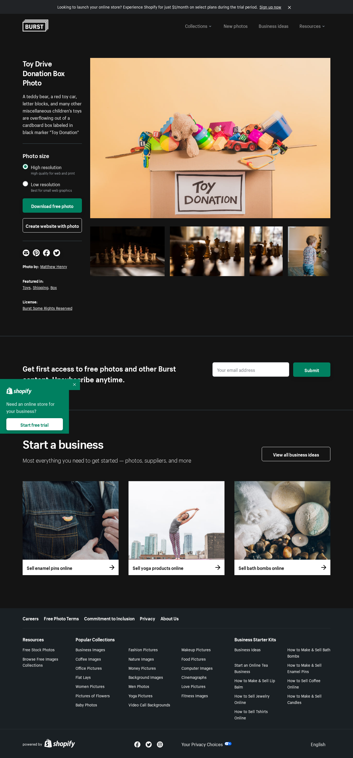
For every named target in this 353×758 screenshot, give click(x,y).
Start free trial (34, 424)
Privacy (147, 617)
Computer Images (197, 668)
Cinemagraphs (194, 677)
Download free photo (52, 205)
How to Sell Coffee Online (303, 683)
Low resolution (45, 184)
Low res (148, 270)
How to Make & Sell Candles (304, 699)
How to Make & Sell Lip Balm (254, 683)
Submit (311, 369)
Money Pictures (142, 668)
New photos (236, 25)
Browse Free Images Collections (40, 662)
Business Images (90, 649)
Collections (196, 25)
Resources (310, 25)
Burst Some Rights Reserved (47, 308)
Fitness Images (194, 695)
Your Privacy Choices (202, 743)
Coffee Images (88, 659)
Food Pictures (193, 659)
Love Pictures (193, 686)
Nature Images (141, 659)
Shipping (40, 287)
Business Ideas (247, 649)
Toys (27, 287)
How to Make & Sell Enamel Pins (304, 668)
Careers (31, 617)
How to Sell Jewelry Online (251, 699)
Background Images (146, 677)
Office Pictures (89, 668)
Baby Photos (86, 704)
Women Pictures (90, 686)
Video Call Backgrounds (149, 704)
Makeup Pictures (196, 649)
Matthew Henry (53, 266)
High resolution (46, 167)
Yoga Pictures (141, 695)
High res (126, 270)
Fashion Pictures (143, 649)
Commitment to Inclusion (109, 617)
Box (53, 287)
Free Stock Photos (39, 649)
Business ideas (273, 25)
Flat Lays (83, 677)
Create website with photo (52, 225)
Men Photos (139, 686)
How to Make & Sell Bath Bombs (308, 652)
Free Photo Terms (61, 617)
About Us (170, 617)
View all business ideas (296, 454)
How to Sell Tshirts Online (251, 714)
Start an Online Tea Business (251, 668)
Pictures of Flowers (93, 695)
